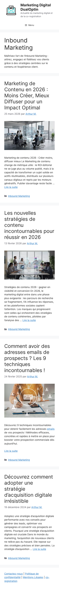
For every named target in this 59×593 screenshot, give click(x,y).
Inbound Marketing (19, 196)
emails (51, 428)
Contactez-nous (13, 573)
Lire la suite (11, 187)
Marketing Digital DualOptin (35, 7)
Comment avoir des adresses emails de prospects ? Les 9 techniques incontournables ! (27, 358)
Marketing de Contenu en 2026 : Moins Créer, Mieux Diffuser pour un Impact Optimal (26, 95)
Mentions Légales (33, 577)
